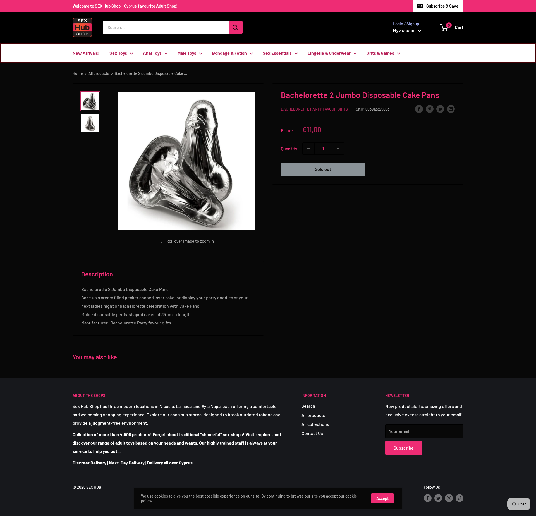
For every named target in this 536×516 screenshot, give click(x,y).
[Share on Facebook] (419, 108)
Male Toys (187, 53)
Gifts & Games (380, 53)
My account (405, 30)
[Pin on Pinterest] (430, 108)
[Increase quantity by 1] (338, 148)
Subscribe (404, 447)
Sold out (323, 169)
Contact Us (312, 433)
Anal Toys (152, 53)
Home (78, 73)
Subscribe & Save (442, 5)
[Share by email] (451, 108)
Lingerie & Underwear (329, 53)
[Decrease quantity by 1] (308, 148)
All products (98, 73)
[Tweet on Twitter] (440, 108)
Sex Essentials (277, 53)
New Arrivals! (86, 53)
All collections (315, 424)
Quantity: (290, 148)
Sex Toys (118, 53)
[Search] (236, 27)
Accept (382, 498)
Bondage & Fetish (229, 53)
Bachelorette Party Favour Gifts (314, 109)
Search (308, 405)
